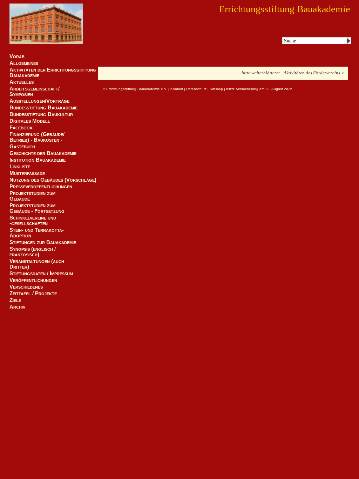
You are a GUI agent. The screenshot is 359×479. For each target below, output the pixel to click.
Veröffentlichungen (33, 280)
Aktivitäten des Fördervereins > (314, 72)
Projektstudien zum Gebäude (32, 196)
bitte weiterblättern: (261, 72)
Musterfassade (27, 173)
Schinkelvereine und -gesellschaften (32, 220)
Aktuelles (21, 82)
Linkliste (19, 166)
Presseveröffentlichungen (40, 186)
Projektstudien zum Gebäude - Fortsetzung (37, 208)
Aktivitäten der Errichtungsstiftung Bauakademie (52, 72)
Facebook (21, 127)
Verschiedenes (26, 287)
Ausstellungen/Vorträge (39, 101)
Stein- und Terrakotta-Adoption (36, 232)
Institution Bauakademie (37, 160)
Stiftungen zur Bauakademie (42, 242)
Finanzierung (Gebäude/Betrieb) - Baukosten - (37, 137)
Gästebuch (22, 146)
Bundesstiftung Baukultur (41, 114)
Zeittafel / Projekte (33, 293)
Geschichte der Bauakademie (42, 153)
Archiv (17, 307)
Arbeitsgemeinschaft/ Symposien (34, 91)
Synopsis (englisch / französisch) (32, 251)
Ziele (15, 300)
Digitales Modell (29, 121)
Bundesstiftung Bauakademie (43, 107)
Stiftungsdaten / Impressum (41, 273)
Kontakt (176, 89)
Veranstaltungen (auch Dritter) (36, 264)
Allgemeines (23, 63)
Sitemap (216, 89)
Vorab (17, 56)
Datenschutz (196, 89)
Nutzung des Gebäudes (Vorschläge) (52, 180)
